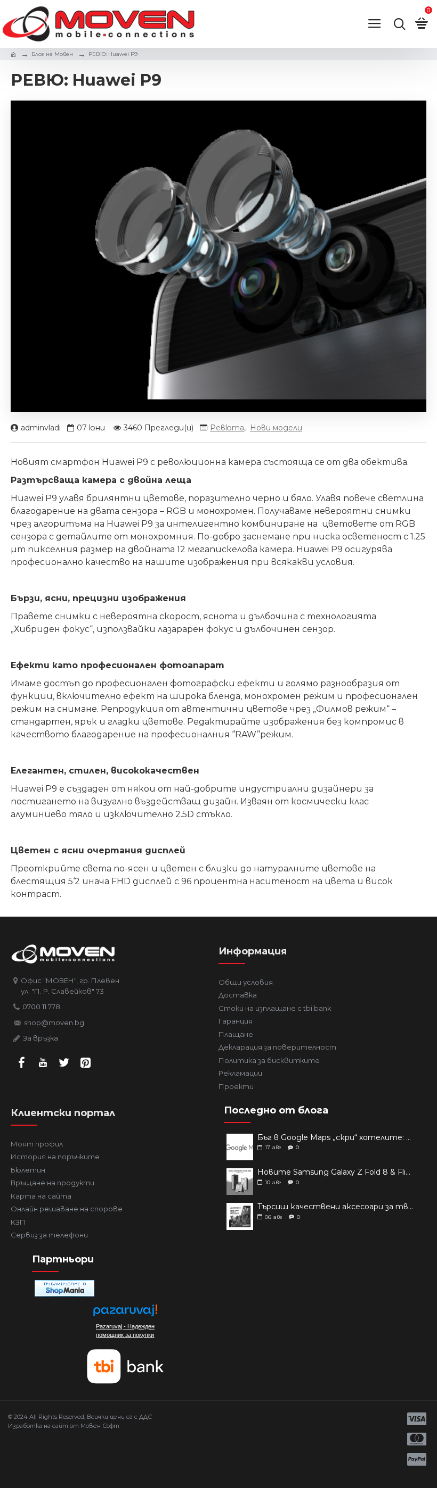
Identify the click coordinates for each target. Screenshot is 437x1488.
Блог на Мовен (52, 54)
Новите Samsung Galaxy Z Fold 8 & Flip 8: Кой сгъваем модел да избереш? (335, 1172)
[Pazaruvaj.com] (125, 1313)
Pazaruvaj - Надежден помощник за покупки (125, 1330)
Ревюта (227, 428)
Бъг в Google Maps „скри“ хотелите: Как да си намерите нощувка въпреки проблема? (335, 1138)
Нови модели (276, 428)
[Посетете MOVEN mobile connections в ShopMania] (64, 1288)
